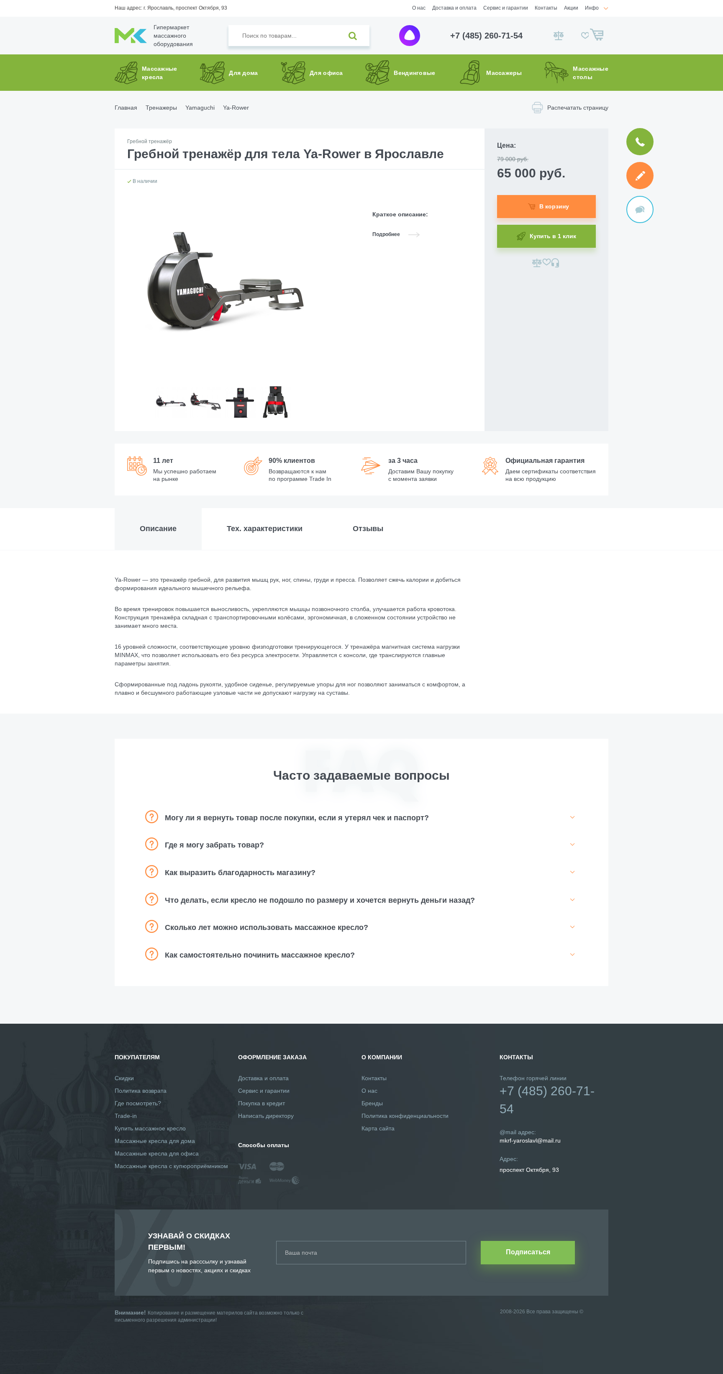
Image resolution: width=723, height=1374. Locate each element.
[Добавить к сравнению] (537, 263)
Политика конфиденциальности (405, 1115)
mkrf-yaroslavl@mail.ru (530, 1140)
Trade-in (126, 1115)
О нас (419, 8)
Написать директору (266, 1115)
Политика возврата (141, 1090)
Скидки (124, 1078)
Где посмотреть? (138, 1103)
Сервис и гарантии (505, 8)
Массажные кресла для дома (155, 1141)
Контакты (546, 8)
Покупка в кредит (261, 1103)
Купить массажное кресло (150, 1128)
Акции (571, 8)
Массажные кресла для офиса (157, 1153)
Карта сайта (378, 1128)
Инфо (592, 8)
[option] (170, 408)
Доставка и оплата (454, 8)
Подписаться (528, 1252)
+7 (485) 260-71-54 (486, 35)
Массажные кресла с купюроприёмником (171, 1166)
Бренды (372, 1103)
